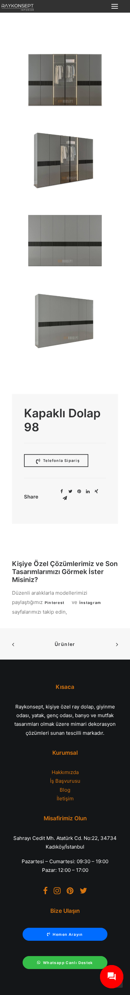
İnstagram (90, 602)
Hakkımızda (65, 772)
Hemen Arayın (68, 934)
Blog (65, 790)
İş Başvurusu (65, 781)
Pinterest (55, 602)
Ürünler (65, 644)
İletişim (65, 798)
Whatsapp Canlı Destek (68, 962)
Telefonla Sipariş (61, 460)
